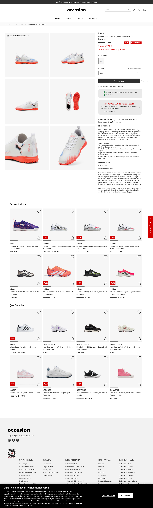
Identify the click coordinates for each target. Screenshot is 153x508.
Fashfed (101, 464)
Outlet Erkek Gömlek (126, 469)
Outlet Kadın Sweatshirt (73, 472)
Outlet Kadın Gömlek (72, 469)
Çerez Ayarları (47, 475)
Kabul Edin (125, 496)
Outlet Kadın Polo (71, 464)
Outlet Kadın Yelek (71, 478)
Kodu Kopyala (109, 111)
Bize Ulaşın (23, 464)
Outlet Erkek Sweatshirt (127, 472)
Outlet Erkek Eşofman (126, 475)
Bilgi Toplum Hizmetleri (51, 472)
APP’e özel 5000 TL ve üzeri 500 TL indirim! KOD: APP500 (76, 2)
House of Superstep (105, 481)
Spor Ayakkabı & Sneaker (37, 24)
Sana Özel (150, 225)
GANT (100, 469)
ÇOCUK (7, 24)
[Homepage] (76, 9)
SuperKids (102, 478)
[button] (120, 107)
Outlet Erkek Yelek (125, 478)
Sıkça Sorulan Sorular (26, 467)
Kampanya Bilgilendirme (27, 472)
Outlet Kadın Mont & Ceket (74, 481)
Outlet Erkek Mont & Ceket (128, 481)
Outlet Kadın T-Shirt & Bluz (74, 467)
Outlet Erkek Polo (125, 464)
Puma (101, 33)
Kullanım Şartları (24, 475)
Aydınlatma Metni (25, 478)
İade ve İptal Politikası (27, 469)
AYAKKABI (19, 24)
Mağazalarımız (48, 467)
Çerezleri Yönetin (108, 496)
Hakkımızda (47, 464)
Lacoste (101, 467)
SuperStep (102, 475)
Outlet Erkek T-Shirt (126, 467)
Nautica (101, 472)
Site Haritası (23, 481)
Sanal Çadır (47, 469)
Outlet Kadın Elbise (72, 475)
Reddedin (8, 501)
